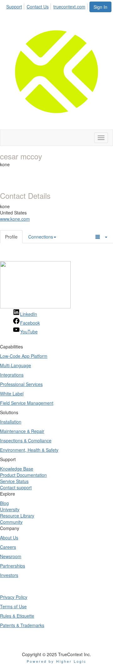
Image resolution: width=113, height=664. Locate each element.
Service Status (14, 481)
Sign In (100, 7)
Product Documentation (23, 475)
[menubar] (47, 6)
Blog (4, 503)
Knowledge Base (16, 469)
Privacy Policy (13, 597)
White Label (12, 393)
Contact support (16, 487)
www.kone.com (15, 219)
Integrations (12, 375)
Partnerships (12, 566)
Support (14, 6)
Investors (9, 575)
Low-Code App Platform (23, 356)
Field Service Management (26, 403)
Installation (10, 422)
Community (11, 522)
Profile (11, 237)
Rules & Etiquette (17, 616)
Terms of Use (13, 606)
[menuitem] (16, 6)
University (9, 509)
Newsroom (10, 556)
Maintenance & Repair (22, 431)
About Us (9, 537)
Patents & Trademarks (22, 625)
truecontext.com (69, 6)
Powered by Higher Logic (57, 661)
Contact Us (38, 6)
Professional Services (21, 384)
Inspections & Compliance (25, 440)
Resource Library (17, 515)
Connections (40, 237)
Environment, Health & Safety (29, 450)
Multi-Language (15, 365)
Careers (8, 547)
